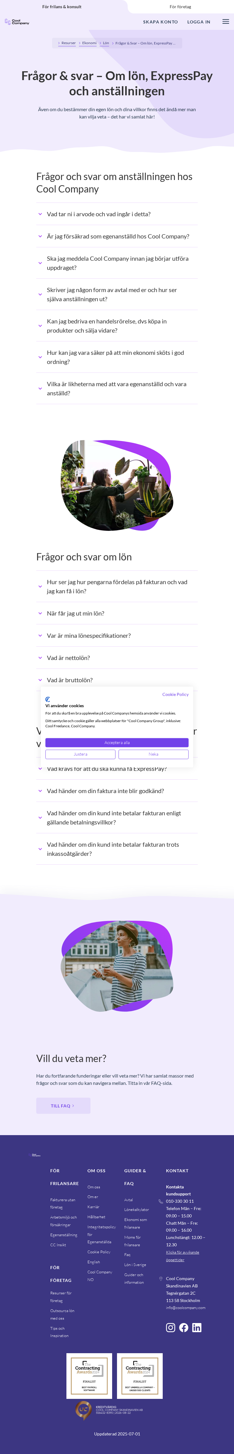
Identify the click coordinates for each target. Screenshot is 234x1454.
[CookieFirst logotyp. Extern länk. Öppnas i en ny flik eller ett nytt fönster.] (47, 699)
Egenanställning (63, 1234)
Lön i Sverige (135, 1264)
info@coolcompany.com (185, 1307)
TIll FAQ (60, 1105)
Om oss (93, 1186)
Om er (92, 1196)
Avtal (128, 1199)
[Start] (35, 1164)
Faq (127, 1254)
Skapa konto (160, 21)
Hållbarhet (96, 1216)
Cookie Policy (98, 1251)
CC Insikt (58, 1244)
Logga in (199, 21)
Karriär (93, 1206)
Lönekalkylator (136, 1209)
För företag (180, 6)
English (93, 1261)
